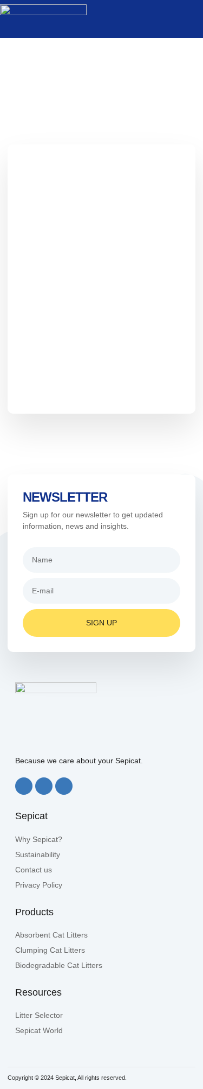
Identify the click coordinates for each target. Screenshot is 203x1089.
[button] (193, 19)
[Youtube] (64, 786)
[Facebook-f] (23, 786)
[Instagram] (44, 786)
